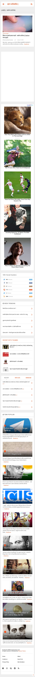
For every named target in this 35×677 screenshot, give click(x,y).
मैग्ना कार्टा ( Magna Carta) (12, 454)
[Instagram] (7, 668)
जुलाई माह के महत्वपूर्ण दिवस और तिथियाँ (16, 501)
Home (3, 656)
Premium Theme (22, 651)
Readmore (26, 44)
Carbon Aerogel (5, 33)
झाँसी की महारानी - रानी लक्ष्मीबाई (16, 361)
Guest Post (20, 659)
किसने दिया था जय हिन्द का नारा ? (14, 548)
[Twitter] (14, 668)
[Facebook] (3, 668)
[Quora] (11, 668)
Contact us (4, 659)
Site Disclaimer (21, 662)
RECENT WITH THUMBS (10, 340)
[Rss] (18, 668)
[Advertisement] (17, 76)
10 (5, 631)
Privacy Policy (5, 662)
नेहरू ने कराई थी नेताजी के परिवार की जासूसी (18, 369)
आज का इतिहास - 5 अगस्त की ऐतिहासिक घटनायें (19, 354)
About (19, 656)
